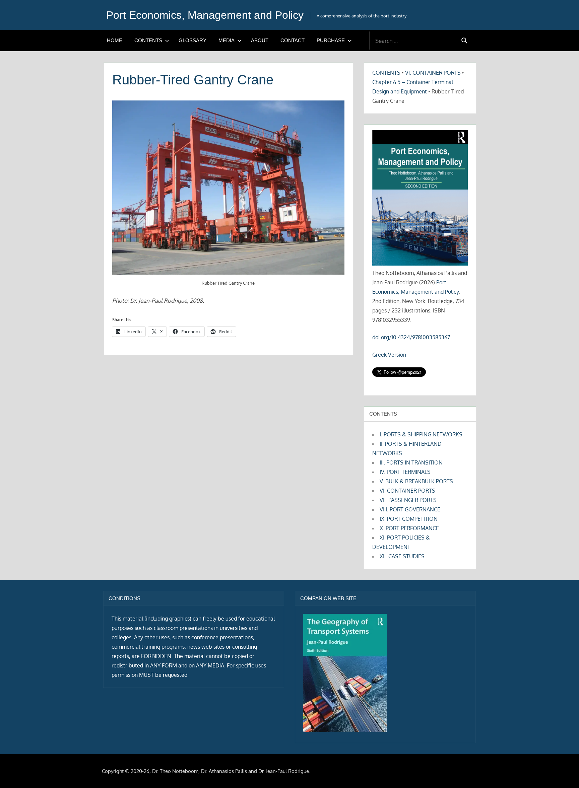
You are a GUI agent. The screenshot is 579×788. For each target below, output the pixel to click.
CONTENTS (148, 40)
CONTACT (292, 40)
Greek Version (389, 354)
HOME (114, 40)
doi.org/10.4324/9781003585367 (411, 337)
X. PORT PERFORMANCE (409, 528)
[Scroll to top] (563, 772)
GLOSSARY (192, 40)
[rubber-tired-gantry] (228, 187)
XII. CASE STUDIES (402, 556)
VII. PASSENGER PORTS (408, 500)
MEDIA (226, 40)
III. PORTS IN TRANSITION (411, 462)
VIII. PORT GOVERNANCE (410, 509)
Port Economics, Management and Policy (205, 15)
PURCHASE (331, 40)
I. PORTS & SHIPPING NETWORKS (421, 434)
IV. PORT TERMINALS (405, 472)
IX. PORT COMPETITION (409, 518)
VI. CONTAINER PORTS (433, 72)
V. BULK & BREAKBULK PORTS (416, 481)
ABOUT (259, 40)
